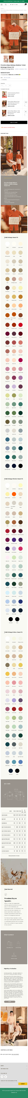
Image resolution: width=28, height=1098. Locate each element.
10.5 (19, 823)
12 (14, 831)
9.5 (14, 823)
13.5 (19, 831)
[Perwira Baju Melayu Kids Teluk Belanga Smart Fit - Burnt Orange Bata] (4, 103)
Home (2, 8)
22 (19, 847)
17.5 (22, 851)
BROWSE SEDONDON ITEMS (21, 69)
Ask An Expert (15, 1054)
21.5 (17, 847)
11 (22, 823)
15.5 (25, 831)
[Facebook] (2, 1076)
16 (22, 839)
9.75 (22, 815)
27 (24, 819)
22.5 (14, 843)
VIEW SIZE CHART (7, 77)
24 (17, 819)
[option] (14, 33)
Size (5, 77)
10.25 (25, 815)
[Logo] (13, 4)
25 (19, 819)
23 (14, 819)
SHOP (9, 1001)
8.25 (14, 815)
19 (24, 851)
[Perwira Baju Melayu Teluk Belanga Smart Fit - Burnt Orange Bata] (4, 113)
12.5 (17, 831)
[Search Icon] (5, 4)
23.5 (20, 843)
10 (17, 823)
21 (14, 847)
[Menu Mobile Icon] (1, 4)
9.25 (20, 815)
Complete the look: (5, 89)
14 (22, 831)
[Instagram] (5, 1076)
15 (22, 835)
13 (14, 851)
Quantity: (3, 83)
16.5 (25, 835)
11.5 (25, 823)
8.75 (17, 815)
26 (22, 819)
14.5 (20, 835)
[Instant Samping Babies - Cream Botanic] (4, 94)
